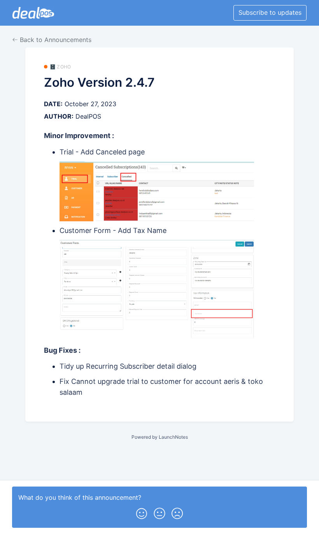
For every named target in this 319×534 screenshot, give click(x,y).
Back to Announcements (54, 40)
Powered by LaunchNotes (159, 437)
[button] (141, 511)
